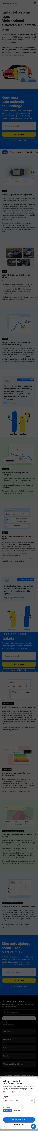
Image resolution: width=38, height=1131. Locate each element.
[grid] (19, 1110)
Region (5, 1097)
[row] (7, 1110)
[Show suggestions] (32, 1101)
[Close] (35, 1080)
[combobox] (16, 1100)
